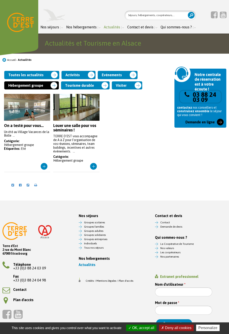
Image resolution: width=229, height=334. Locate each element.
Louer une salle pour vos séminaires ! (76, 133)
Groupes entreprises (95, 239)
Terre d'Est (20, 23)
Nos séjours (49, 27)
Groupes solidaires (95, 235)
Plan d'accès (23, 300)
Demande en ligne (200, 122)
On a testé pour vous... (27, 133)
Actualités (112, 27)
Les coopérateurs (170, 252)
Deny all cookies (177, 328)
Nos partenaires (169, 256)
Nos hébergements (81, 27)
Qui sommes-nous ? (176, 27)
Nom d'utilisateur (170, 284)
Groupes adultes (93, 231)
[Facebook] (214, 14)
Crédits (90, 280)
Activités (73, 75)
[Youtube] (223, 14)
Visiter (121, 85)
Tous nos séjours (94, 247)
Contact (20, 289)
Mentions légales (106, 280)
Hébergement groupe (25, 85)
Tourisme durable (79, 85)
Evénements (112, 75)
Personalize (207, 328)
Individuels (90, 243)
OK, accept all (142, 328)
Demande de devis (171, 226)
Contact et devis (140, 27)
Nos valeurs (167, 248)
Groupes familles (94, 226)
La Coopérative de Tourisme (177, 243)
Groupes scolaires (94, 222)
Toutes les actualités (26, 75)
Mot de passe (167, 303)
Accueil (11, 59)
